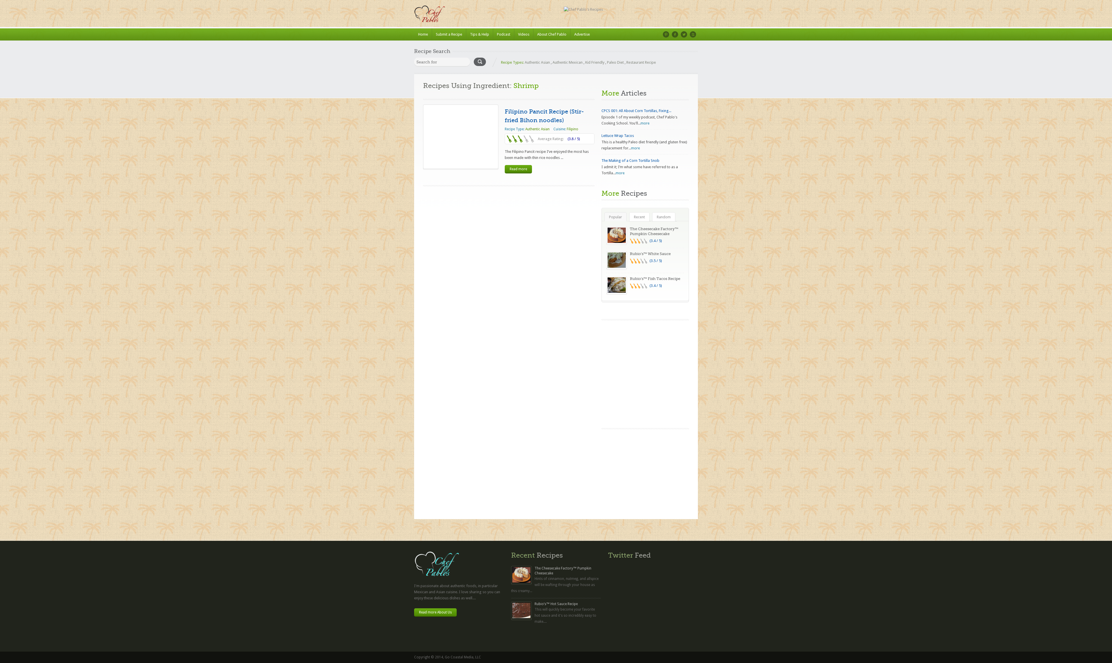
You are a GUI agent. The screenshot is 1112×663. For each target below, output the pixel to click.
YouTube (693, 34)
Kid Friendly (594, 62)
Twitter (684, 34)
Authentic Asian (537, 62)
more (645, 123)
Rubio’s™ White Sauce (650, 254)
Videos (523, 34)
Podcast (503, 34)
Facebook (675, 34)
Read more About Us (435, 612)
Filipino (572, 129)
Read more (518, 169)
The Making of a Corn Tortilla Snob (630, 160)
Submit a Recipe (449, 34)
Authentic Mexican (568, 62)
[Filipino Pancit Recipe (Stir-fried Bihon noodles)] (460, 137)
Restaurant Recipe (641, 62)
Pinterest (666, 34)
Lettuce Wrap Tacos (617, 135)
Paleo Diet (615, 62)
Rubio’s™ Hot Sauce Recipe (556, 604)
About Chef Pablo (551, 34)
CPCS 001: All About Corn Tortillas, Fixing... (636, 111)
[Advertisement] (645, 473)
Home (423, 34)
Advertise (582, 34)
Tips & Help (479, 34)
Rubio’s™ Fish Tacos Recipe (655, 278)
